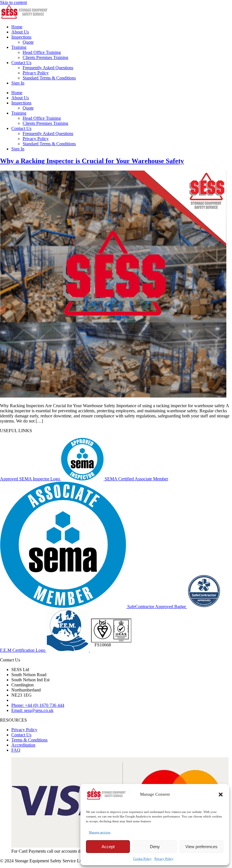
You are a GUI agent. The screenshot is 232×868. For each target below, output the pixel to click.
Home (16, 26)
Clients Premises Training (45, 57)
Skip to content (13, 2)
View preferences (201, 846)
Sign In (17, 83)
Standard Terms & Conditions (49, 77)
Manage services (99, 832)
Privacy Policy (163, 858)
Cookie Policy (142, 858)
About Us (20, 32)
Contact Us (21, 62)
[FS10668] (111, 650)
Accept (108, 846)
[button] (221, 794)
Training (18, 47)
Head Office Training (42, 52)
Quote (28, 42)
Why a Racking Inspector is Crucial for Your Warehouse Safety (92, 161)
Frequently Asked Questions (48, 67)
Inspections (21, 37)
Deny (155, 846)
